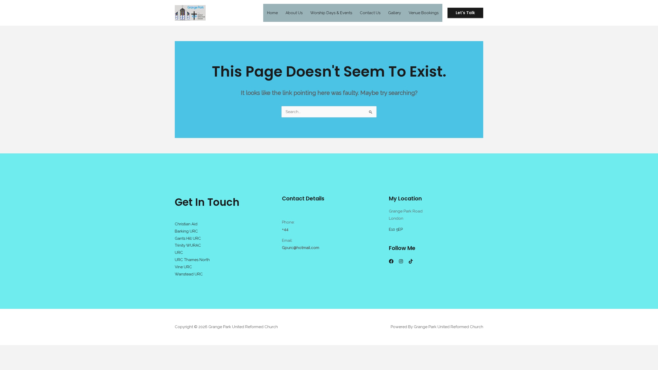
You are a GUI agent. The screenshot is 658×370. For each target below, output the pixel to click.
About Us (294, 13)
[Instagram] (401, 261)
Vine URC (183, 267)
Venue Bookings (423, 13)
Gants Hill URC (188, 238)
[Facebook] (391, 261)
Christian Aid (186, 224)
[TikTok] (410, 261)
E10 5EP (396, 229)
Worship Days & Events (331, 13)
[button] (465, 13)
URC (179, 252)
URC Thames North (192, 259)
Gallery (394, 13)
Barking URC (186, 231)
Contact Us (370, 13)
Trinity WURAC (188, 245)
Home (272, 13)
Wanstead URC (189, 274)
